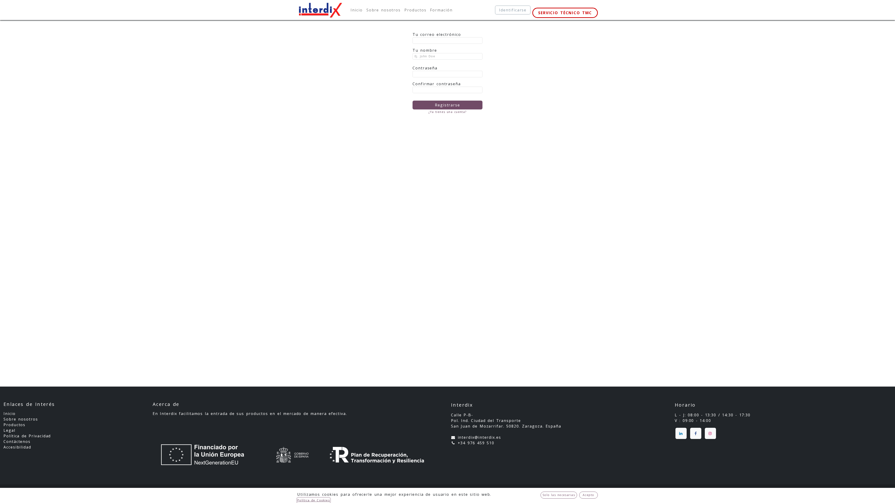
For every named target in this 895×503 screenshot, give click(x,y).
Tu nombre (425, 50)
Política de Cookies (313, 500)
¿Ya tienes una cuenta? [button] (447, 112)
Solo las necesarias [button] (559, 495)
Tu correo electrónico (437, 34)
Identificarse (513, 10)
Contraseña (425, 68)
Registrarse (447, 105)
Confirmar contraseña (437, 83)
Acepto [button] (588, 495)
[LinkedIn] (681, 433)
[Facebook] (695, 433)
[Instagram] (710, 433)
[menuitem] (357, 10)
